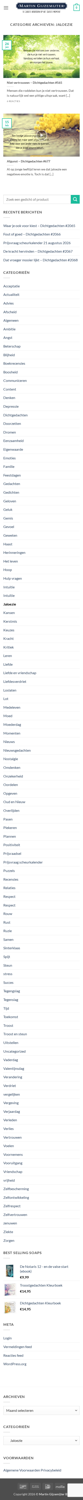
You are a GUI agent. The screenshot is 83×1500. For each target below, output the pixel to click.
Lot (5, 698)
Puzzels (9, 870)
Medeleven (11, 707)
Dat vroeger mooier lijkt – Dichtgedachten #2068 (40, 260)
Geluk (7, 509)
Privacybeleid (51, 1470)
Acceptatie (11, 286)
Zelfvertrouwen (15, 1214)
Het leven (10, 561)
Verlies (8, 1128)
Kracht (8, 638)
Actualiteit (11, 294)
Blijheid (9, 355)
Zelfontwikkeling (16, 1197)
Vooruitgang (12, 1163)
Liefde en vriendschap (19, 673)
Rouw (7, 913)
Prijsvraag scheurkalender (23, 862)
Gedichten (11, 492)
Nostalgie (10, 759)
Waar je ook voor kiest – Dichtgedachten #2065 (39, 225)
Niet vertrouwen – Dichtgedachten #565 (34, 82)
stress (7, 974)
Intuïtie (9, 595)
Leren (7, 655)
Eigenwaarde (13, 449)
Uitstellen (10, 1042)
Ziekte (8, 1232)
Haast (7, 544)
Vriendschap (12, 1171)
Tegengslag (11, 991)
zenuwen (10, 1223)
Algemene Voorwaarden (21, 1470)
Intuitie (9, 587)
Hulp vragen (12, 578)
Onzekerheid (13, 776)
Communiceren (15, 380)
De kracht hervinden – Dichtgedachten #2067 (38, 251)
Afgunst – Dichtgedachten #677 (28, 161)
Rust (6, 922)
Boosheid (10, 372)
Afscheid (10, 312)
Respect (9, 896)
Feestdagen (12, 475)
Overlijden (11, 810)
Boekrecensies (14, 363)
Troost (8, 1025)
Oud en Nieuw (14, 802)
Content (9, 389)
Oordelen (10, 784)
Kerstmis (10, 621)
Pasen (8, 819)
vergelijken (11, 1094)
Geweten (10, 535)
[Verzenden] (75, 199)
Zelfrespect (12, 1206)
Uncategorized (14, 1051)
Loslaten (9, 690)
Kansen (9, 612)
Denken (9, 397)
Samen (8, 939)
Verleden (10, 1120)
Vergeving (11, 1103)
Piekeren (10, 827)
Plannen (9, 836)
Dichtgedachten (15, 415)
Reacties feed (13, 1355)
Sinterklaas (11, 948)
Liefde (8, 664)
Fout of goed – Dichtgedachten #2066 (32, 234)
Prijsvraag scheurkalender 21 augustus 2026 (37, 243)
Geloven (9, 501)
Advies (8, 303)
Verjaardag (11, 1111)
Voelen (8, 1146)
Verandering (12, 1077)
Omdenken (11, 767)
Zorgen (8, 1240)
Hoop (7, 569)
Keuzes (8, 630)
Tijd (6, 1008)
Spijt (6, 956)
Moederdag (12, 724)
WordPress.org (14, 1364)
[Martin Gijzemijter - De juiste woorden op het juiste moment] (41, 7)
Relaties (9, 888)
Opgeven (10, 793)
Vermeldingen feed (17, 1346)
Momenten (11, 733)
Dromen (9, 432)
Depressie (11, 406)
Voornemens (13, 1154)
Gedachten (11, 483)
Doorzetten (12, 423)
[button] (6, 7)
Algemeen (11, 320)
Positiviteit (11, 845)
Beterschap (12, 346)
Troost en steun (15, 1034)
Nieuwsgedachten (17, 750)
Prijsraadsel (12, 853)
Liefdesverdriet (14, 681)
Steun (7, 965)
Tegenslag (10, 999)
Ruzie (7, 931)
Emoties (9, 458)
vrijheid (9, 1180)
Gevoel (8, 526)
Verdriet (9, 1085)
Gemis (8, 518)
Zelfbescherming (16, 1189)
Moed (7, 716)
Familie (8, 466)
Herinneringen (14, 552)
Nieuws (9, 741)
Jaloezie (9, 604)
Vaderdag (10, 1060)
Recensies (10, 879)
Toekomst (10, 1017)
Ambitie (9, 329)
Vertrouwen (12, 1137)
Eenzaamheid (13, 440)
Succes (8, 982)
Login (7, 1338)
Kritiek (8, 647)
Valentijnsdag (13, 1068)
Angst (7, 337)
